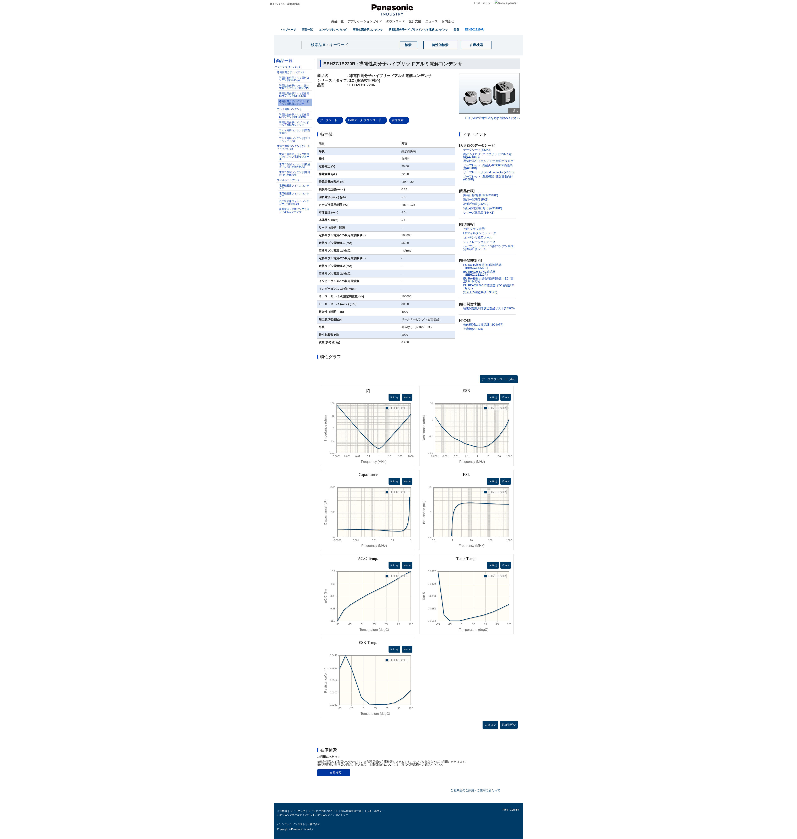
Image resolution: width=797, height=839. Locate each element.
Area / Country (510, 809)
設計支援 (415, 21)
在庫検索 (476, 45)
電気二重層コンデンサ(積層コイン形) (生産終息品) (294, 165)
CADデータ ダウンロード (364, 120)
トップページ (288, 29)
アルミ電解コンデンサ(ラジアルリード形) (294, 139)
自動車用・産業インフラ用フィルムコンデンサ (294, 210)
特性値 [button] (326, 134)
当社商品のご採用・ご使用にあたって (475, 790)
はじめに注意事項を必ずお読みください (493, 118)
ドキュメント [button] (474, 134)
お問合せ (448, 21)
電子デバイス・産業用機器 (285, 3)
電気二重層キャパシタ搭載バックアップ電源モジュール (294, 157)
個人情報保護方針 (351, 811)
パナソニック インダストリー (331, 814)
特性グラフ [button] (330, 357)
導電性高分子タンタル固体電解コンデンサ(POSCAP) (294, 87)
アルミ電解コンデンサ (289, 109)
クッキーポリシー (483, 3)
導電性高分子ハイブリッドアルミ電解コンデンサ (418, 29)
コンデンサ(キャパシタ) (333, 29)
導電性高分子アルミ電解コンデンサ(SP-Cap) (294, 79)
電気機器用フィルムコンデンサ (294, 194)
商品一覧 (337, 21)
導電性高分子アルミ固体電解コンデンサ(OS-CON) (294, 94)
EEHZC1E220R (474, 29)
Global (513, 3)
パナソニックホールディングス (294, 814)
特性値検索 (440, 45)
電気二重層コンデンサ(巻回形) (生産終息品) (294, 173)
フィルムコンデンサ (288, 180)
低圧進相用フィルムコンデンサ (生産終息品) (294, 202)
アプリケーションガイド (365, 21)
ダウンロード (395, 21)
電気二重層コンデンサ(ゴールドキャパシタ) (293, 147)
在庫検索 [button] (328, 750)
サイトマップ (297, 811)
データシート (328, 120)
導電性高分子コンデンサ (368, 29)
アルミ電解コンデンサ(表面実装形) (294, 131)
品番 (456, 29)
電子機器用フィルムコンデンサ (294, 187)
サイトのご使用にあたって (323, 811)
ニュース (431, 21)
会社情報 (282, 811)
